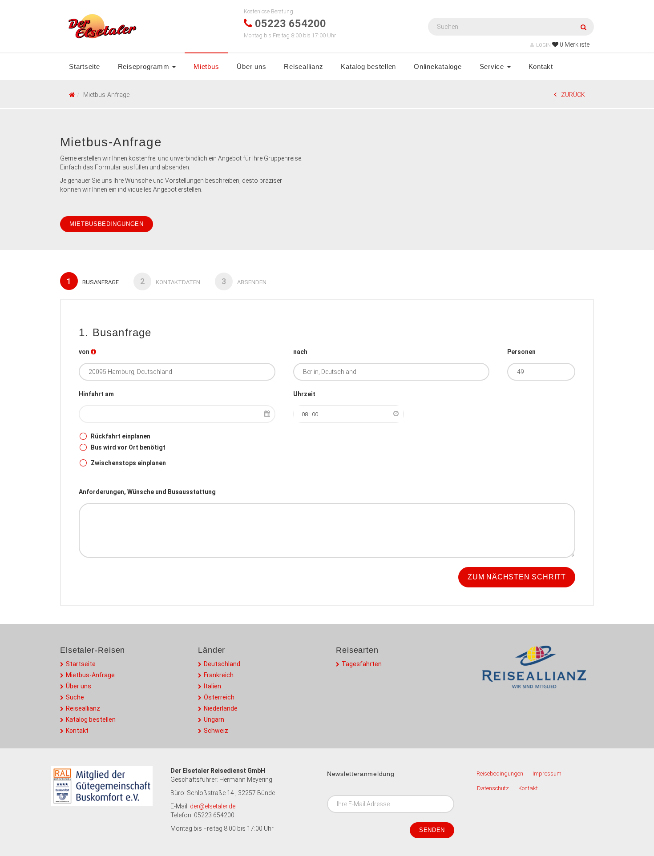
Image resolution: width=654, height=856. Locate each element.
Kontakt (541, 66)
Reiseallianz (303, 66)
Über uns (251, 66)
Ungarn (214, 719)
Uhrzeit (304, 394)
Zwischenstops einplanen (128, 462)
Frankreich (219, 675)
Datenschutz (493, 788)
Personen (521, 351)
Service (493, 66)
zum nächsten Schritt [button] (517, 577)
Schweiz (216, 730)
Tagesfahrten (362, 663)
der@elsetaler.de (212, 806)
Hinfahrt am (96, 394)
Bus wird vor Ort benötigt (128, 447)
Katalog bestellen (368, 66)
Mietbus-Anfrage (90, 675)
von (84, 351)
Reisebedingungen (499, 773)
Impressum (547, 773)
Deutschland (222, 663)
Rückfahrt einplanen (120, 436)
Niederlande (221, 708)
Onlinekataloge (438, 66)
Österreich (219, 697)
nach (300, 351)
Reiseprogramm (145, 66)
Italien (212, 686)
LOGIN (543, 45)
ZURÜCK (573, 94)
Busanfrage (93, 281)
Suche (75, 697)
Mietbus (206, 66)
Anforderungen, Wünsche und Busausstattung (147, 491)
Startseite (84, 66)
